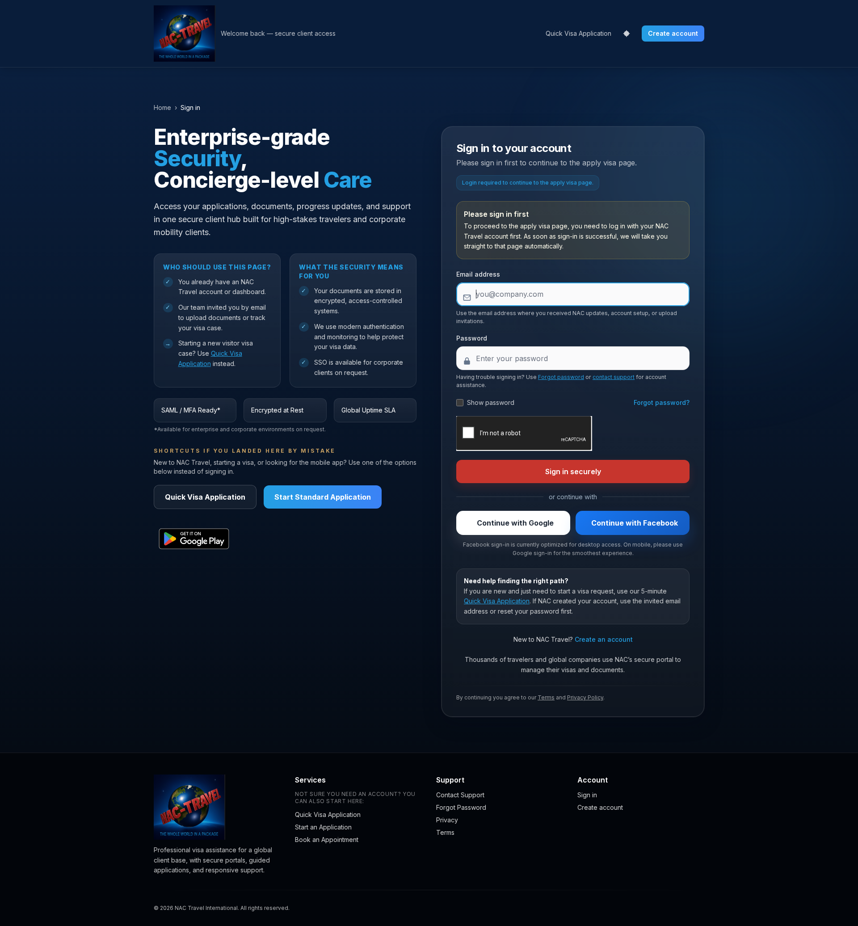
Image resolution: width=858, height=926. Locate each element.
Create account (673, 33)
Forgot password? (662, 402)
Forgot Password (461, 807)
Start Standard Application (322, 496)
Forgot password (561, 377)
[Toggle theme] (626, 33)
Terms (546, 697)
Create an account (604, 639)
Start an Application (323, 827)
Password (471, 338)
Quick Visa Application (578, 33)
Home (162, 107)
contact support (614, 377)
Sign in (587, 795)
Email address (478, 274)
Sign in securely (573, 471)
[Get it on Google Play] (194, 539)
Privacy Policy (585, 697)
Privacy (447, 820)
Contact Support (460, 795)
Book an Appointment (326, 839)
